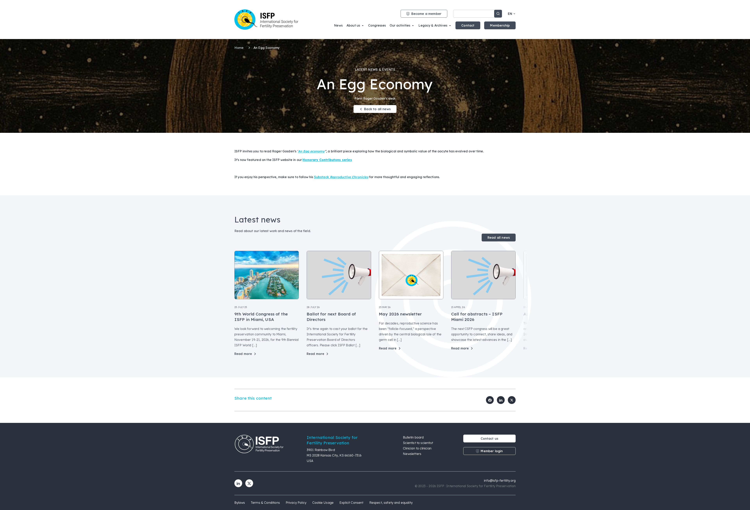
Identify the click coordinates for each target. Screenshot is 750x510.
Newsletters (412, 454)
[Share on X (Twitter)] (512, 400)
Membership (500, 25)
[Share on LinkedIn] (501, 400)
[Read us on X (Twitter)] (249, 483)
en (510, 14)
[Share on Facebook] (490, 400)
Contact (467, 25)
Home (239, 48)
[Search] (498, 14)
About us (353, 25)
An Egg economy (311, 151)
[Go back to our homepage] (266, 449)
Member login (492, 451)
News (338, 25)
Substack (341, 177)
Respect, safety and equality (391, 503)
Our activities (400, 25)
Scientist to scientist (418, 443)
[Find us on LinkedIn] (238, 483)
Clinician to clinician (417, 448)
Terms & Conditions (265, 503)
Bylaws (239, 503)
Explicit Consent (351, 503)
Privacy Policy (296, 503)
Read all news (499, 237)
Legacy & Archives (432, 25)
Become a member (426, 14)
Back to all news (377, 109)
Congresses (377, 25)
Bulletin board (413, 437)
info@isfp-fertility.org (500, 480)
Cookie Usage (323, 503)
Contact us (489, 438)
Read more (243, 354)
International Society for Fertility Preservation (266, 19)
